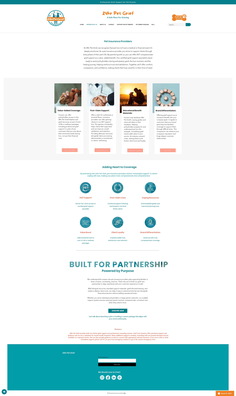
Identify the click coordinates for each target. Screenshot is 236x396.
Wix (125, 393)
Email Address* (103, 357)
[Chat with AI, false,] (4, 391)
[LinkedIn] (114, 377)
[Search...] (188, 24)
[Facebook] (108, 377)
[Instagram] (102, 377)
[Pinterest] (119, 377)
